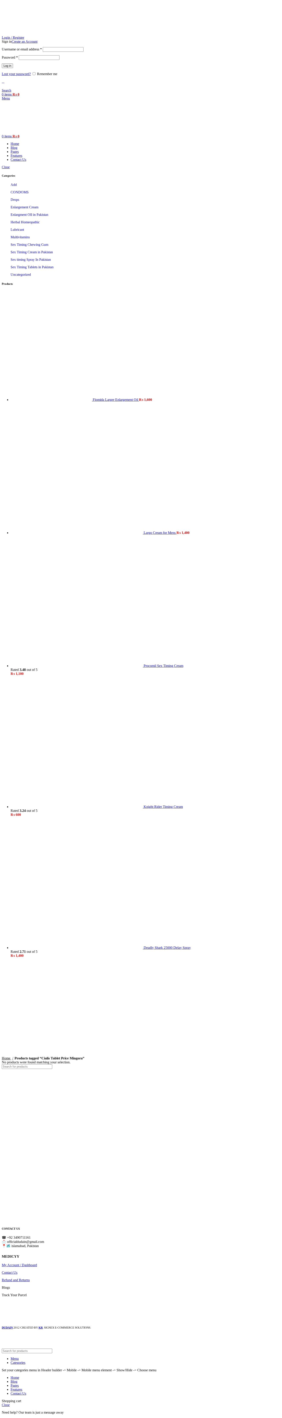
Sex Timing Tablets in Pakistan (32, 267)
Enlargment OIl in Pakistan (29, 215)
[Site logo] (29, 33)
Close (6, 167)
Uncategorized (21, 274)
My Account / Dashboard (19, 1265)
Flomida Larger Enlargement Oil (116, 400)
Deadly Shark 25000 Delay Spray (167, 948)
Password (10, 57)
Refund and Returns (16, 1280)
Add (14, 185)
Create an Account (24, 41)
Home (6, 1058)
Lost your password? (16, 74)
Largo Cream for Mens (160, 533)
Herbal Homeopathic (25, 222)
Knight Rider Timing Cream (163, 807)
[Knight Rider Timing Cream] (77, 807)
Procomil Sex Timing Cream (163, 666)
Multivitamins (20, 237)
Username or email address (22, 49)
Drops (15, 200)
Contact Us (9, 1272)
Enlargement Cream (24, 207)
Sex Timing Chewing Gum (29, 244)
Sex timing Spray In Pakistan (31, 259)
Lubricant (17, 229)
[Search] (275, 1066)
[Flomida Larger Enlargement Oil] (52, 400)
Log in (7, 65)
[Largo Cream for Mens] (77, 533)
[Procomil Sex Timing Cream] (77, 666)
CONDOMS (20, 192)
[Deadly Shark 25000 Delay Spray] (77, 948)
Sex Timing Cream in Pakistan (32, 252)
